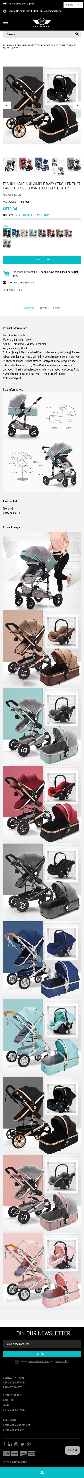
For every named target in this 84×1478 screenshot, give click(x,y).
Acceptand (45, 1361)
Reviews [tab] (56, 308)
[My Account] (42, 1472)
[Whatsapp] (29, 1444)
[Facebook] (4, 1444)
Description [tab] (29, 308)
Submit (42, 1354)
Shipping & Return (12, 290)
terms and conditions (39, 1361)
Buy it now (42, 260)
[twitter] (22, 1444)
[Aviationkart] (42, 23)
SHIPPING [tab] (43, 308)
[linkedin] (10, 1444)
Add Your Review (12, 195)
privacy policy (62, 1361)
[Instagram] (16, 1444)
